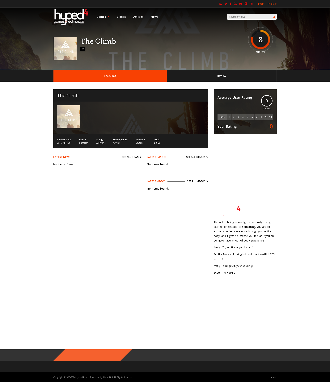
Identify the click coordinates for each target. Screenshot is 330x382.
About (274, 377)
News (154, 17)
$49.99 (157, 142)
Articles (138, 17)
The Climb (110, 76)
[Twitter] (225, 4)
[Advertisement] (245, 164)
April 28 (66, 142)
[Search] (274, 17)
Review (221, 76)
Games (101, 17)
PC (83, 49)
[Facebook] (230, 4)
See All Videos (196, 181)
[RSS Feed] (220, 4)
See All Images (195, 157)
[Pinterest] (240, 4)
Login (261, 3)
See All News (130, 157)
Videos (121, 17)
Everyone (101, 142)
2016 (59, 142)
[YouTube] (235, 4)
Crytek (116, 142)
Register (272, 3)
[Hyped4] (71, 25)
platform (83, 142)
